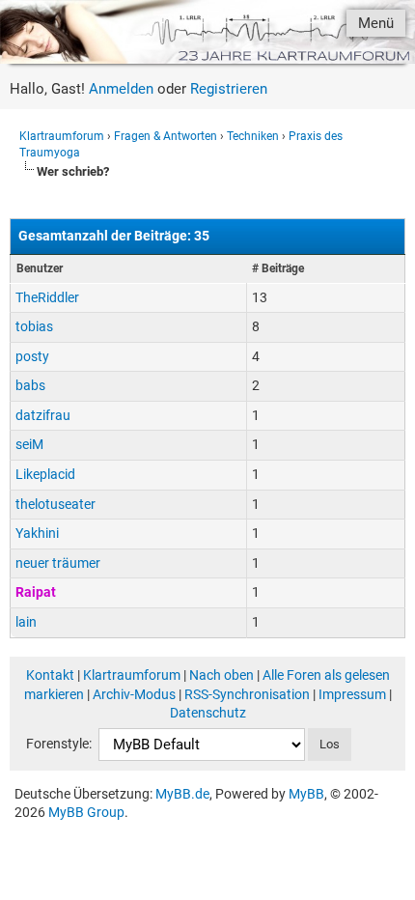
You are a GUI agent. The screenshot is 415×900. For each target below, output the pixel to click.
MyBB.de (182, 794)
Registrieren (228, 89)
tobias (34, 326)
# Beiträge (278, 268)
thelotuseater (55, 504)
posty (32, 356)
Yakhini (37, 533)
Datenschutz (208, 712)
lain (26, 622)
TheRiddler (47, 297)
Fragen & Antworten (165, 136)
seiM (29, 444)
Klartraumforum (61, 136)
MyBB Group (86, 812)
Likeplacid (45, 474)
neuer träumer (57, 563)
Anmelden (121, 89)
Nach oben (221, 675)
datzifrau (42, 415)
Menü (376, 23)
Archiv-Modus (134, 694)
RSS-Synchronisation (247, 694)
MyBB (306, 794)
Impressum (352, 694)
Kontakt (50, 675)
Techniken (253, 136)
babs (30, 385)
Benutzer (39, 268)
